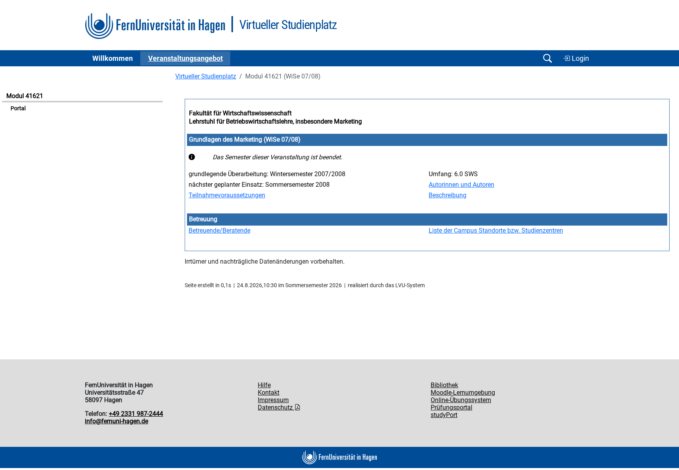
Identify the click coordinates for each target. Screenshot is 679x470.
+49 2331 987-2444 (136, 413)
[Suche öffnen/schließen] (547, 58)
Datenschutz (276, 407)
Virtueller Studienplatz (205, 76)
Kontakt (268, 392)
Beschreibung (447, 195)
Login (579, 58)
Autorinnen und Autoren (461, 184)
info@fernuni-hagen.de (116, 421)
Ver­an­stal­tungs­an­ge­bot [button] (185, 58)
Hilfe (264, 385)
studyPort (444, 415)
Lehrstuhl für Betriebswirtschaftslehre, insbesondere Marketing (275, 121)
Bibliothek (444, 385)
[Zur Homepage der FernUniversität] (155, 26)
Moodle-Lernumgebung (463, 392)
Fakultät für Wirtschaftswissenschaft (240, 113)
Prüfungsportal (451, 407)
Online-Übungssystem (461, 400)
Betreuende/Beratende (219, 230)
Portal (18, 108)
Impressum (273, 400)
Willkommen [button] (112, 58)
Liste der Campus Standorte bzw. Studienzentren (496, 230)
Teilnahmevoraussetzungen (227, 195)
